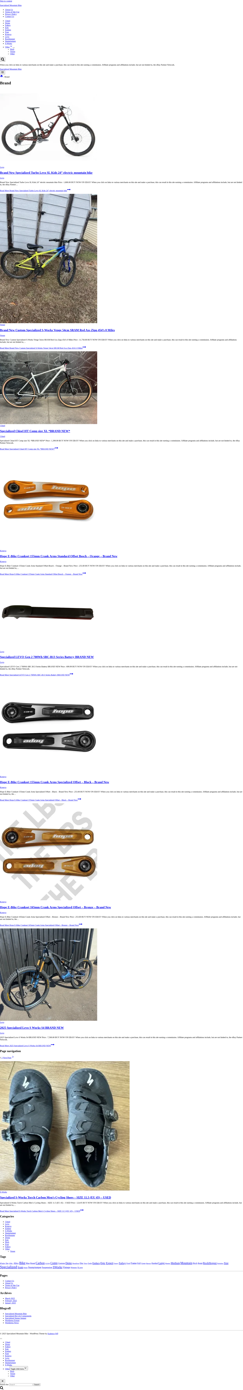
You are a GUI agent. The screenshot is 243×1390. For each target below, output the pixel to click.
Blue (28, 1263)
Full (139, 1263)
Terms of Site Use (12, 12)
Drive (85, 1263)
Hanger (148, 1263)
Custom (61, 1263)
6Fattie (2, 1263)
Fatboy (8, 25)
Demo (7, 23)
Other (12, 54)
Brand (32, 1263)
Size (226, 1263)
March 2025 (10, 1298)
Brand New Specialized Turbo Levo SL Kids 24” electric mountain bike (46, 172)
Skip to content (6, 1)
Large (161, 1263)
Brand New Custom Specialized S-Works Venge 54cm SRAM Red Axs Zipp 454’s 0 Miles (57, 330)
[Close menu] (1, 1338)
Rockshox (220, 1263)
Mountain (186, 1263)
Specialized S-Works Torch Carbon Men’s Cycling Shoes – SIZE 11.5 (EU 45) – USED (55, 1197)
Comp (54, 1263)
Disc (81, 1263)
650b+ (11, 1263)
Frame (134, 1263)
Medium (175, 1263)
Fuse (7, 32)
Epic (7, 28)
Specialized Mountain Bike (16, 1314)
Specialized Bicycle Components (18, 1316)
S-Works (8, 43)
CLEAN (47, 1263)
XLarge (80, 1267)
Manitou (167, 1263)
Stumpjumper (10, 41)
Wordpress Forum (12, 1320)
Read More (33, 191)
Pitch (12, 49)
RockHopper (210, 1263)
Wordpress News (12, 1323)
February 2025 (11, 1301)
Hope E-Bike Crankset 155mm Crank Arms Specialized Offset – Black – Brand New (54, 782)
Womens (74, 1268)
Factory (116, 1263)
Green (143, 1263)
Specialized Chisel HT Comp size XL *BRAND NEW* (35, 431)
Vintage (66, 1267)
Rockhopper (10, 39)
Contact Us (9, 16)
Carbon (40, 1263)
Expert (109, 1263)
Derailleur (75, 1263)
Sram (20, 1267)
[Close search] (2, 1381)
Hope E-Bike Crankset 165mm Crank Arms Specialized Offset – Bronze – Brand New (55, 907)
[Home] (1, 77)
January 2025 (10, 1303)
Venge (12, 52)
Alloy (16, 1263)
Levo (7, 37)
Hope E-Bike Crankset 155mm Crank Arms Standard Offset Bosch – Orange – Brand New (58, 556)
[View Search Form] (2, 59)
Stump (26, 1268)
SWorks (57, 1267)
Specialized (8, 1267)
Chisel (7, 21)
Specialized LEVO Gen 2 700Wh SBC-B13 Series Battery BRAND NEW (47, 657)
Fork (128, 1263)
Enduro (8, 30)
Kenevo (8, 34)
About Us (9, 10)
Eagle (90, 1263)
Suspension (47, 1267)
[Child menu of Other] (14, 47)
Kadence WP (53, 1334)
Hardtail (154, 1263)
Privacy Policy (11, 14)
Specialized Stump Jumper (15, 1318)
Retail (200, 1263)
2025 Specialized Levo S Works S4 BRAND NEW (32, 1027)
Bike (22, 1263)
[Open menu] (2, 72)
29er (7, 1263)
